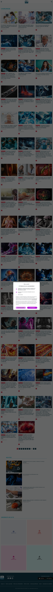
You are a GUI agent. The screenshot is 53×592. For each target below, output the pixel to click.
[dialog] (26, 296)
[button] (26, 294)
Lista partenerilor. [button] (34, 299)
